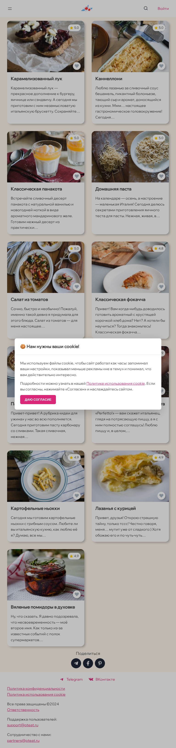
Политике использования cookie (115, 383)
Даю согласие (38, 399)
